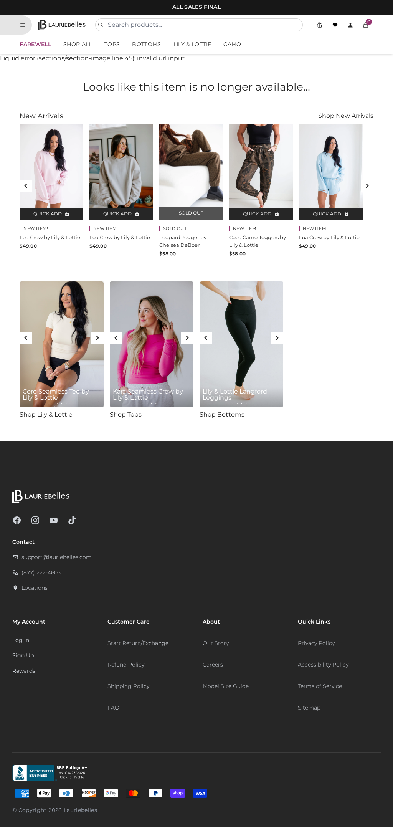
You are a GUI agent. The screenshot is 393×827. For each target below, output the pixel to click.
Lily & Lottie (192, 44)
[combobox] (199, 24)
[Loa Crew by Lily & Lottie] (51, 172)
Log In (20, 640)
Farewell (35, 44)
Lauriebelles (80, 810)
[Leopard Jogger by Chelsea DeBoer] (191, 172)
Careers (213, 664)
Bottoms (146, 44)
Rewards (23, 670)
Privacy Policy (316, 643)
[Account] (350, 25)
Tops (112, 44)
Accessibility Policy (323, 664)
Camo (232, 44)
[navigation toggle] (26, 25)
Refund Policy (125, 664)
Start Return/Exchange (137, 643)
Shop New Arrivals (345, 115)
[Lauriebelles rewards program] (319, 25)
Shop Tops (126, 414)
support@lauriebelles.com (56, 557)
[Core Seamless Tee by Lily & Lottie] (61, 344)
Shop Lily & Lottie (46, 414)
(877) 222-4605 (41, 572)
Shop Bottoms (222, 414)
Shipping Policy (128, 686)
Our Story (216, 643)
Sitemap (309, 707)
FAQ (113, 707)
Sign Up (23, 655)
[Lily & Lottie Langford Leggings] (241, 344)
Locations (34, 587)
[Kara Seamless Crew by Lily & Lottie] (151, 344)
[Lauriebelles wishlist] (335, 25)
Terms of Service (320, 686)
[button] (365, 25)
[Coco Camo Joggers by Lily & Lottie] (261, 172)
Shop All (77, 44)
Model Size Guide (226, 686)
